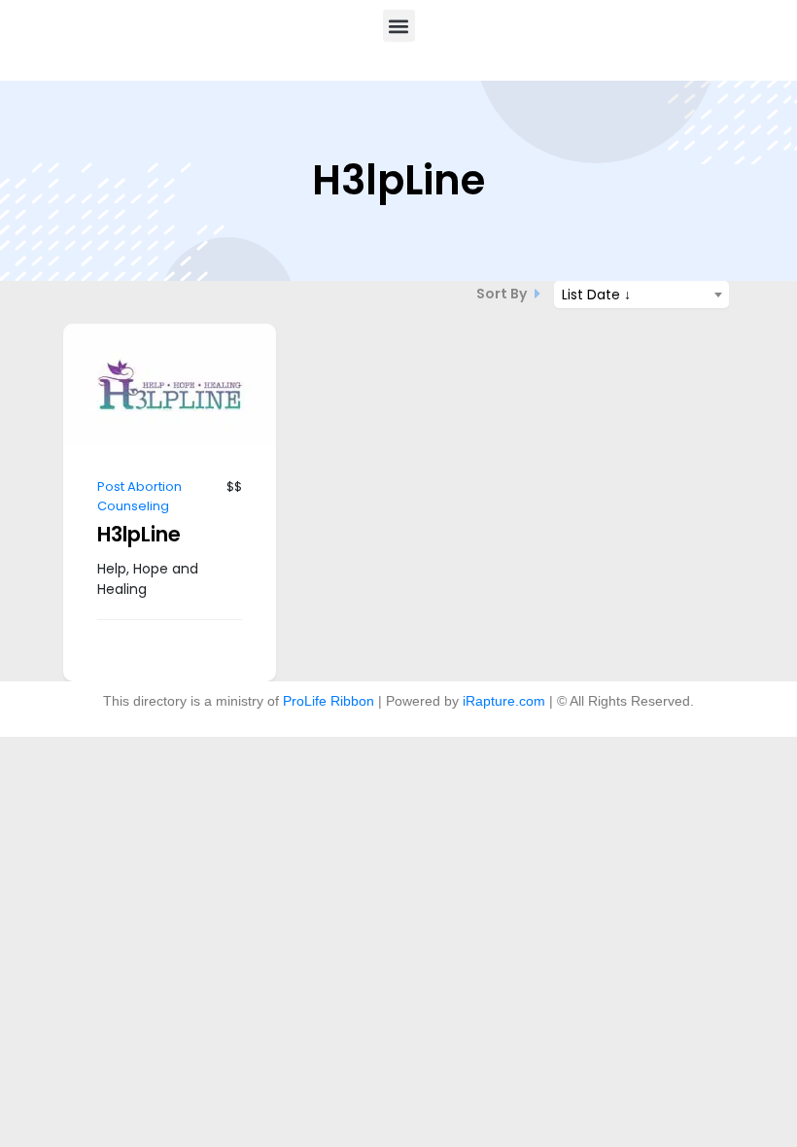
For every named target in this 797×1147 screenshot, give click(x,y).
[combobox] (641, 294)
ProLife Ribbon (328, 701)
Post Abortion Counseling (139, 496)
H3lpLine (139, 534)
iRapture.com (504, 701)
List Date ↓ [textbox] (596, 294)
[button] (399, 26)
